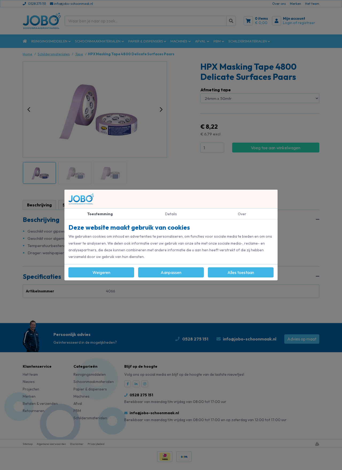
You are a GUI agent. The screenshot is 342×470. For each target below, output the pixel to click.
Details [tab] (171, 214)
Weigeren (101, 272)
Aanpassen (171, 272)
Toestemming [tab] (100, 214)
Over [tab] (242, 214)
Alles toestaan (240, 272)
